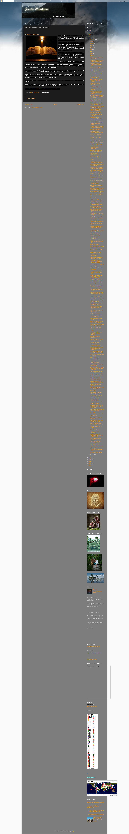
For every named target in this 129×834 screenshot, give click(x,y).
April (91, 51)
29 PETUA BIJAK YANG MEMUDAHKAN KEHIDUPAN (95, 254)
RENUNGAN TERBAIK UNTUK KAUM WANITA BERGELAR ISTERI (96, 261)
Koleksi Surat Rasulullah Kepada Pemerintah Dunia (96, 424)
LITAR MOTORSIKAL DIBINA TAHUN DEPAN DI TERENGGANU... (96, 182)
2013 (90, 38)
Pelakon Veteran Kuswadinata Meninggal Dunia (97, 300)
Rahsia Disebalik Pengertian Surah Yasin (96, 365)
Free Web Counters (92, 706)
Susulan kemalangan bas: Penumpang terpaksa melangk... (96, 92)
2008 (90, 465)
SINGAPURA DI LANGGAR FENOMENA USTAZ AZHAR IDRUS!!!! (96, 276)
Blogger (73, 831)
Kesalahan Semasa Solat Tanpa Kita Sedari (96, 396)
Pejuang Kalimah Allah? (95, 129)
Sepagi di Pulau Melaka (95, 112)
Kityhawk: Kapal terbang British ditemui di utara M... (97, 220)
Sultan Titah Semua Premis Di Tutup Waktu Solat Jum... (97, 107)
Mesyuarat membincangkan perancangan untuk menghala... (96, 348)
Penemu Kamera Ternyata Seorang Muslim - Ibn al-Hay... (96, 307)
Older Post (80, 104)
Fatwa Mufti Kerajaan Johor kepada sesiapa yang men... (96, 227)
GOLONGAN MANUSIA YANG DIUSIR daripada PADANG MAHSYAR (97, 96)
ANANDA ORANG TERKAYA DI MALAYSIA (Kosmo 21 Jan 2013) (96, 406)
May (91, 49)
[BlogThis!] (44, 92)
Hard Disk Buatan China (95, 173)
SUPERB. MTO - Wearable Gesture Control (96, 77)
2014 (90, 36)
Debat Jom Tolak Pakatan (96, 452)
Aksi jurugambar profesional (96, 175)
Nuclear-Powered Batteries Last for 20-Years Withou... (97, 297)
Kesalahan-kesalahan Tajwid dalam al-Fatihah (96, 231)
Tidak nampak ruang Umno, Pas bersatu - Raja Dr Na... (97, 171)
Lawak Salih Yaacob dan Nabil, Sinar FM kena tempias (95, 88)
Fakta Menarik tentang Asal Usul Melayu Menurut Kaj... (97, 352)
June (91, 47)
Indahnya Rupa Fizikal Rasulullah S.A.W (95, 399)
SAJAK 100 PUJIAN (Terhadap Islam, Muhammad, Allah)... (95, 344)
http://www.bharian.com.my (93, 646)
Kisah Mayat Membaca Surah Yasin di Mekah (97, 165)
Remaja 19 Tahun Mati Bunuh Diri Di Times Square (97, 325)
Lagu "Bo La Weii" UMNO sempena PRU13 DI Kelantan (96, 80)
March (91, 53)
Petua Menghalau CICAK (96, 283)
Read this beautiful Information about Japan (96, 203)
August (92, 43)
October (92, 41)
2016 (90, 32)
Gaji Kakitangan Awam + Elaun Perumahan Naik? (96, 178)
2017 (90, 30)
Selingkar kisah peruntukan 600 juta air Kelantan (96, 322)
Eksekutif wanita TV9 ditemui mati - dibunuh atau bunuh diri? (96, 811)
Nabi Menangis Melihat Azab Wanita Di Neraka (96, 403)
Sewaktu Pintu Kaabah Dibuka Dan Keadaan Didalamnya (97, 217)
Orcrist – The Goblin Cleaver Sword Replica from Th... (96, 378)
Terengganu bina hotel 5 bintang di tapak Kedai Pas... (95, 272)
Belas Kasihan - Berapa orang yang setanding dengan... (97, 247)
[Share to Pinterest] (48, 92)
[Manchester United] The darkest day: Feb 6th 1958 (96, 382)
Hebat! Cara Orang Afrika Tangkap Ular (96, 138)
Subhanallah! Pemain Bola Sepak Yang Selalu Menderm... (96, 123)
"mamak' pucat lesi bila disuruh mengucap (95, 110)
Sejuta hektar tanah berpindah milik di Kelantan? (94, 431)
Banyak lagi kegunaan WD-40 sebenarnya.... (97, 265)
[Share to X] (45, 92)
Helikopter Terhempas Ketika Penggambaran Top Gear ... (96, 293)
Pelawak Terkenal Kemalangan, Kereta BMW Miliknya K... (96, 414)
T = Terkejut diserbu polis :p (96, 71)
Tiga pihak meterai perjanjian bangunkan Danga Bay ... (96, 192)
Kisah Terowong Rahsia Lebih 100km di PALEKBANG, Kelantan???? (94, 806)
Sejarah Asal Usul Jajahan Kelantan (95, 802)
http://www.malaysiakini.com (93, 652)
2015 (90, 34)
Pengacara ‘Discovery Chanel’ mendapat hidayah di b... (97, 61)
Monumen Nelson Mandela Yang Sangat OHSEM (96, 103)
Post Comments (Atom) (36, 107)
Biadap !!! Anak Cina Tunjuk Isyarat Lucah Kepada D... (96, 340)
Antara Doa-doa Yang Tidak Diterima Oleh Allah (96, 421)
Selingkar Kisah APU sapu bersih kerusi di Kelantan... (96, 162)
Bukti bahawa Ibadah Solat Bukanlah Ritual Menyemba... (96, 147)
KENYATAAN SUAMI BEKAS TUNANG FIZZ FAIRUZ (96, 143)
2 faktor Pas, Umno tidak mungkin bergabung (95, 135)
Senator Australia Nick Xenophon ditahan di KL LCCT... (96, 289)
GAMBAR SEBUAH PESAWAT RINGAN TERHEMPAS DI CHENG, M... (97, 368)
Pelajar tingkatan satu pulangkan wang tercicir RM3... (96, 64)
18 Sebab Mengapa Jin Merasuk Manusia (95, 358)
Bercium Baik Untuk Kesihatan (97, 141)
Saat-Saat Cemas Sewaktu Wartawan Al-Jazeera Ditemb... (96, 210)
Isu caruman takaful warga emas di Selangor (96, 73)
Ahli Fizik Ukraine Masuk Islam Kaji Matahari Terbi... (97, 445)
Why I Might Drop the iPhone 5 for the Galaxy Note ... (96, 207)
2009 (90, 463)
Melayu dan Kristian (94, 244)
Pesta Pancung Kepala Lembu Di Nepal (95, 442)
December (92, 39)
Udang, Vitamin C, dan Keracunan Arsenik (95, 234)
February (92, 55)
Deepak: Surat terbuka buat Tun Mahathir (96, 311)
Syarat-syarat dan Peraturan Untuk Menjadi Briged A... (96, 285)
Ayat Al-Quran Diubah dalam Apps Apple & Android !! (96, 280)
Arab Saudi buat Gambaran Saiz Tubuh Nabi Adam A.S (97, 214)
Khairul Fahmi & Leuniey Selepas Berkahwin (95, 393)
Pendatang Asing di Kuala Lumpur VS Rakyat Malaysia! (96, 333)
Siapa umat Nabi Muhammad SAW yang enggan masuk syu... (97, 241)
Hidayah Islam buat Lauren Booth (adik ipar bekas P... (96, 258)
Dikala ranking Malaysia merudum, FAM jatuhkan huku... (96, 158)
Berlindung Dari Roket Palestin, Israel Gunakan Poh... (96, 449)
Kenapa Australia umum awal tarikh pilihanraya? (97, 361)
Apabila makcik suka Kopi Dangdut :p (96, 418)
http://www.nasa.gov (92, 659)
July (91, 45)
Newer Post (28, 104)
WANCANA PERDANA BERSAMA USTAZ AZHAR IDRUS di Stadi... (96, 435)
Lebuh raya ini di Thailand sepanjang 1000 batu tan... (97, 200)
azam (96, 589)
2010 (90, 461)
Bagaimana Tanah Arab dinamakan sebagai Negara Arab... (97, 329)
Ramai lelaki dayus (94, 197)
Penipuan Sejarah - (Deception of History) (95, 154)
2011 (90, 459)
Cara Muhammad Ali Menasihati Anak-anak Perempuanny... (95, 315)
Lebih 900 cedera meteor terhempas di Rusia (96, 304)
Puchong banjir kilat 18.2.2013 (94, 237)
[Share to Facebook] (47, 92)
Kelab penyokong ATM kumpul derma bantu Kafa (96, 132)
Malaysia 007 (93, 390)
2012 (90, 457)
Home (55, 104)
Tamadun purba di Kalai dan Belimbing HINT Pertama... (97, 168)
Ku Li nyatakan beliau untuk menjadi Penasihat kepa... (96, 372)
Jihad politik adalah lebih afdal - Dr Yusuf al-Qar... (97, 388)
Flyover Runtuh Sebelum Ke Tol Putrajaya (96, 58)
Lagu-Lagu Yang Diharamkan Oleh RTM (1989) (97, 410)
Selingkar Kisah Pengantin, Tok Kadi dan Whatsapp (96, 151)
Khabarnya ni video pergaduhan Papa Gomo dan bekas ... (96, 119)
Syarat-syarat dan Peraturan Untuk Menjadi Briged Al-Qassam (97, 819)
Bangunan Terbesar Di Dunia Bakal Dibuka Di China (97, 189)
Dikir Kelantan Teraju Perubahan (95, 84)
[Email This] (42, 92)
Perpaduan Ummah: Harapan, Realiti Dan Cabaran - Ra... (97, 127)
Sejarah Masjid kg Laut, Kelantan (96, 814)
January (92, 454)
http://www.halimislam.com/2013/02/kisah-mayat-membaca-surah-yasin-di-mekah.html (42, 89)
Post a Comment (31, 98)
